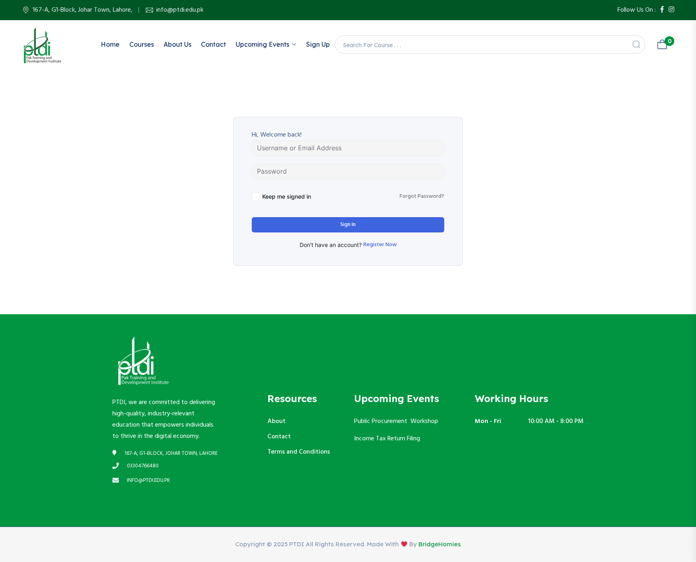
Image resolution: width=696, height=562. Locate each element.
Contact (213, 44)
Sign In (348, 224)
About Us (177, 44)
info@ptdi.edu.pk (179, 10)
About (276, 421)
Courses (141, 44)
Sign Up (318, 44)
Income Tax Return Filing (388, 438)
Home (110, 44)
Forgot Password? (422, 196)
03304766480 (143, 466)
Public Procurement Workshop (396, 421)
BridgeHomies (439, 544)
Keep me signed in (286, 196)
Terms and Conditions (298, 452)
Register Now (380, 245)
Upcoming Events (262, 44)
